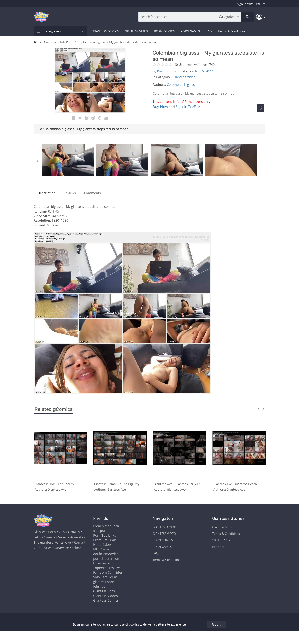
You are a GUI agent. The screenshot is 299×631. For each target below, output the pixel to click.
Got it (216, 624)
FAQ (209, 31)
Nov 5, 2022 (204, 71)
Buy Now (160, 106)
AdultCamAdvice (105, 554)
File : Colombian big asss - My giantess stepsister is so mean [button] (82, 129)
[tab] (149, 129)
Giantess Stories (223, 527)
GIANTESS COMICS (106, 31)
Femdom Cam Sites (108, 572)
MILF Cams (101, 549)
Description (47, 193)
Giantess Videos (105, 596)
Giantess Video (184, 77)
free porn (100, 530)
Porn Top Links (104, 535)
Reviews (70, 193)
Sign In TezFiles (189, 106)
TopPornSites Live (107, 568)
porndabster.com (106, 558)
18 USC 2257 (221, 540)
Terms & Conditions (232, 31)
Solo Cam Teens (105, 577)
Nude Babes (102, 544)
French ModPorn (106, 526)
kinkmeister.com (106, 563)
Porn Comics (167, 71)
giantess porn (103, 582)
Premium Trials (105, 540)
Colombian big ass (181, 84)
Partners (218, 546)
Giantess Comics (106, 600)
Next (262, 161)
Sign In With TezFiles (251, 4)
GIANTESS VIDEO (136, 31)
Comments (92, 193)
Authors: (159, 84)
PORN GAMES (190, 31)
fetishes (99, 586)
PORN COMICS (164, 31)
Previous (37, 161)
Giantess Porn (104, 591)
